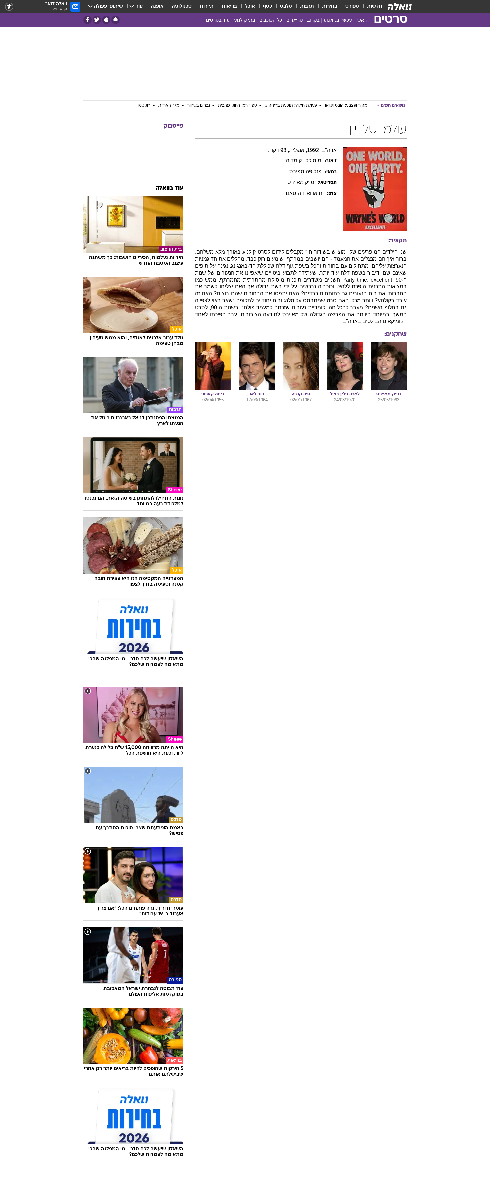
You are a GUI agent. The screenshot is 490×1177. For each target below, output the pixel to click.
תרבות (307, 6)
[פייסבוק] (87, 20)
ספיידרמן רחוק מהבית (237, 106)
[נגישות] (9, 7)
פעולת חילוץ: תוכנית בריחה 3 (291, 106)
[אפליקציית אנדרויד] (115, 20)
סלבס (286, 6)
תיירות (207, 6)
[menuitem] (370, 6)
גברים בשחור (198, 106)
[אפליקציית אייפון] (106, 20)
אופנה (157, 6)
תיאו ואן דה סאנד (304, 193)
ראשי (361, 20)
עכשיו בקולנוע (338, 20)
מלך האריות (168, 106)
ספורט (352, 6)
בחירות (329, 6)
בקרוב (313, 20)
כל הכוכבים (270, 20)
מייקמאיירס (300, 182)
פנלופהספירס (305, 171)
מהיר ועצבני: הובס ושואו (346, 106)
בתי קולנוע (244, 20)
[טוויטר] (97, 20)
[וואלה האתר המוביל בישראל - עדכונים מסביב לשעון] (400, 6)
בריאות (229, 6)
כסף (267, 6)
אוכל (250, 6)
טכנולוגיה (182, 6)
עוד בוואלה (169, 188)
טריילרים (294, 20)
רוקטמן (144, 106)
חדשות (374, 6)
